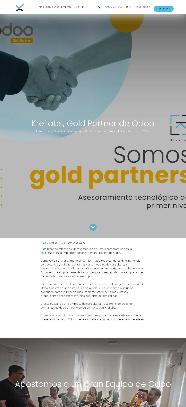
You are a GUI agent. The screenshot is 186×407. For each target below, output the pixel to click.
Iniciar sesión (143, 7)
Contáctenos (163, 8)
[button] (99, 7)
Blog (43, 243)
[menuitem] (41, 7)
